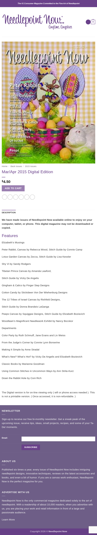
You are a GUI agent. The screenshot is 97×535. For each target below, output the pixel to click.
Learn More (8, 519)
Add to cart (13, 188)
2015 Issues (30, 166)
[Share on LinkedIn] (32, 197)
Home (4, 166)
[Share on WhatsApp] (4, 197)
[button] (88, 22)
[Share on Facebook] (10, 197)
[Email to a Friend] (21, 197)
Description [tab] (9, 212)
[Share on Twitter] (15, 197)
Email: (5, 438)
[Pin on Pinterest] (26, 197)
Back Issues (16, 166)
